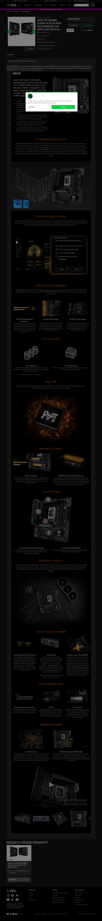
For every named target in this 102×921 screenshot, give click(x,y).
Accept (63, 107)
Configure (31, 107)
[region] (51, 101)
